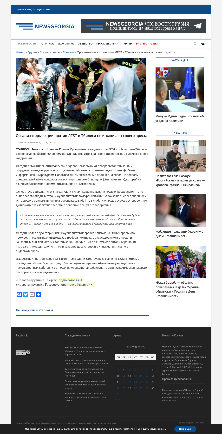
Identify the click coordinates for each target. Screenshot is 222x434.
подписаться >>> (71, 280)
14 (141, 375)
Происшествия (107, 43)
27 (135, 388)
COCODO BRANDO (108, 423)
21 (141, 382)
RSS (67, 406)
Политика (47, 43)
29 (147, 388)
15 (147, 375)
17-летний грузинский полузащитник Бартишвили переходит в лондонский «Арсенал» (84, 372)
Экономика (66, 43)
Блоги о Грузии (147, 43)
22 (147, 382)
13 (135, 375)
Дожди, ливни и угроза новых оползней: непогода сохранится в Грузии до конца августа (85, 384)
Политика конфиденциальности (191, 423)
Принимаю (185, 428)
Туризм (127, 43)
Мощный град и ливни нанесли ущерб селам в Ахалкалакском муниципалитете (86, 361)
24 (118, 388)
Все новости (27, 43)
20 (135, 382)
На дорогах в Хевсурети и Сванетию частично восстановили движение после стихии (86, 397)
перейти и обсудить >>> (77, 284)
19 (129, 382)
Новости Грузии (25, 423)
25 (124, 388)
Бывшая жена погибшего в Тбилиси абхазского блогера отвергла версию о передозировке (85, 351)
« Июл (116, 399)
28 (141, 388)
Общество (85, 43)
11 (124, 375)
